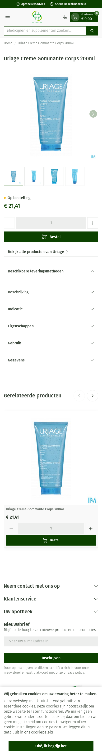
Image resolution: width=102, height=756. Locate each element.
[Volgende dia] (92, 395)
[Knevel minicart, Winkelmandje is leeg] (75, 17)
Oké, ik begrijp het (51, 746)
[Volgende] (93, 114)
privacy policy (74, 673)
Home (8, 43)
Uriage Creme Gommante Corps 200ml (35, 509)
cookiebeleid (42, 732)
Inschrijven (51, 658)
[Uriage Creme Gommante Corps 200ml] (51, 458)
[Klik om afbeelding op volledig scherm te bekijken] (51, 114)
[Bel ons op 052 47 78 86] (64, 17)
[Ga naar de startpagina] (36, 17)
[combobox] (45, 31)
